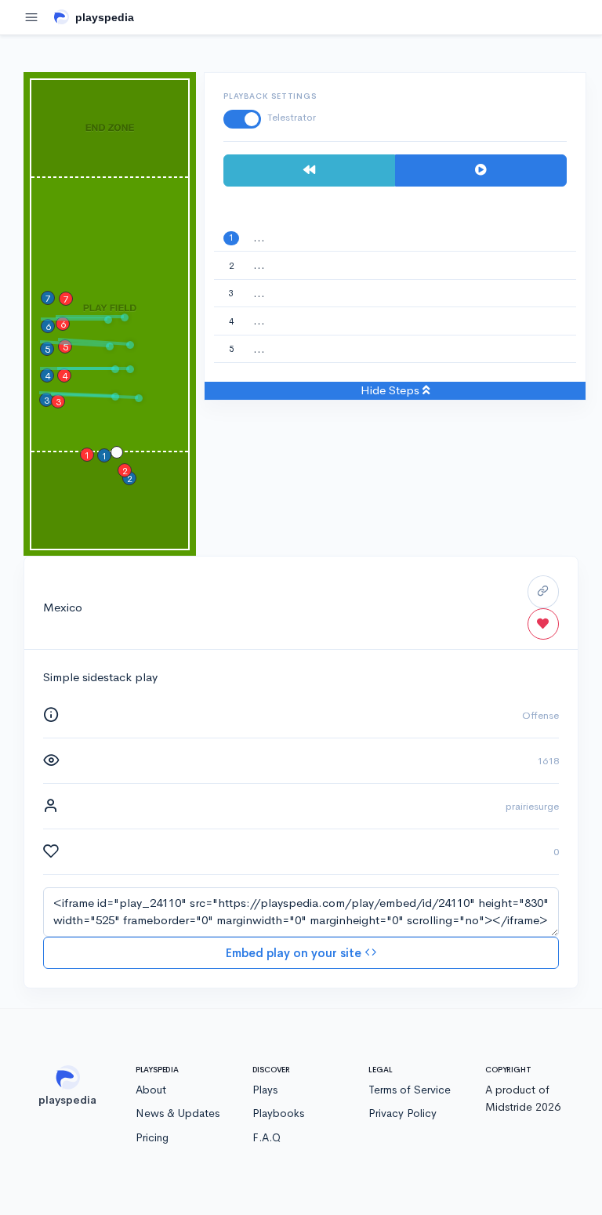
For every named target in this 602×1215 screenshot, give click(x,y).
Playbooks (278, 1113)
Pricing (152, 1137)
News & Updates (177, 1113)
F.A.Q (266, 1137)
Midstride (508, 1107)
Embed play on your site (295, 952)
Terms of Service (409, 1090)
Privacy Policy (402, 1113)
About (151, 1090)
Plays (264, 1090)
